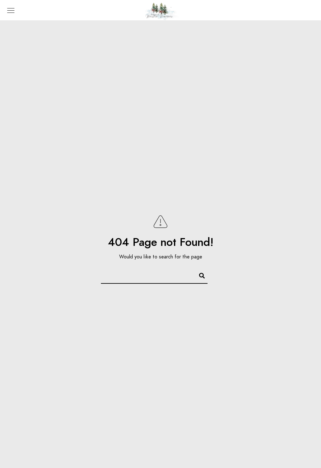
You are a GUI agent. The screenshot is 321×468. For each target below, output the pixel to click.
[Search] (199, 275)
